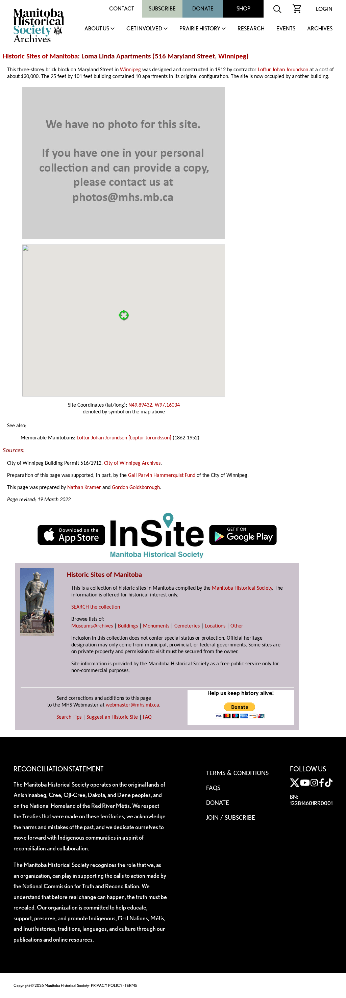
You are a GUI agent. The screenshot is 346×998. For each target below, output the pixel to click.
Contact (121, 8)
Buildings (128, 626)
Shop (243, 8)
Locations (215, 626)
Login (324, 9)
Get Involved (144, 29)
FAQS (213, 788)
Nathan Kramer (84, 487)
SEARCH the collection (95, 607)
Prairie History (199, 29)
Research (251, 29)
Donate (203, 8)
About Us (96, 29)
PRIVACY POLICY (107, 985)
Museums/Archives (92, 626)
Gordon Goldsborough (136, 487)
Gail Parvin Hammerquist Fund (161, 475)
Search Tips (68, 717)
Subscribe (162, 8)
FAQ (147, 717)
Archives (319, 29)
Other (236, 626)
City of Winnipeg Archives (132, 463)
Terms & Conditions (237, 773)
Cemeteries (187, 626)
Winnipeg (232, 56)
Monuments (156, 626)
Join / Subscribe (230, 818)
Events (285, 29)
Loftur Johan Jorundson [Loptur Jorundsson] (124, 438)
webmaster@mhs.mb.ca (132, 705)
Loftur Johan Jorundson (283, 70)
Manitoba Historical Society (242, 588)
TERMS (131, 985)
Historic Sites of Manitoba (40, 56)
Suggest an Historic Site (112, 717)
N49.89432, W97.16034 (154, 405)
